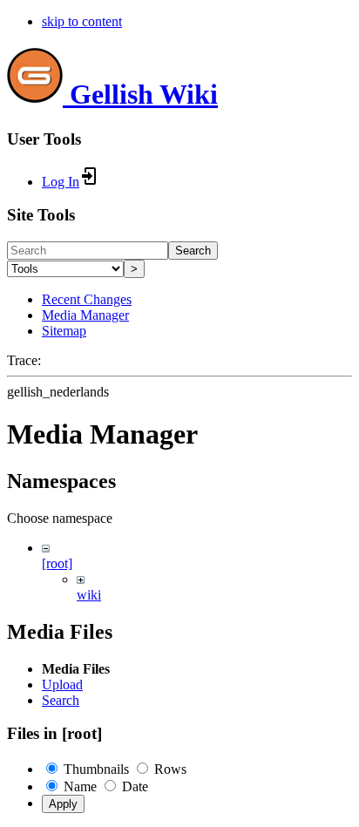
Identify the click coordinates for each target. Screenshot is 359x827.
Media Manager (85, 315)
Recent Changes (87, 299)
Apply (63, 803)
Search (193, 250)
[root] (57, 563)
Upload (62, 684)
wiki (89, 594)
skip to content (82, 21)
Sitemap (64, 330)
